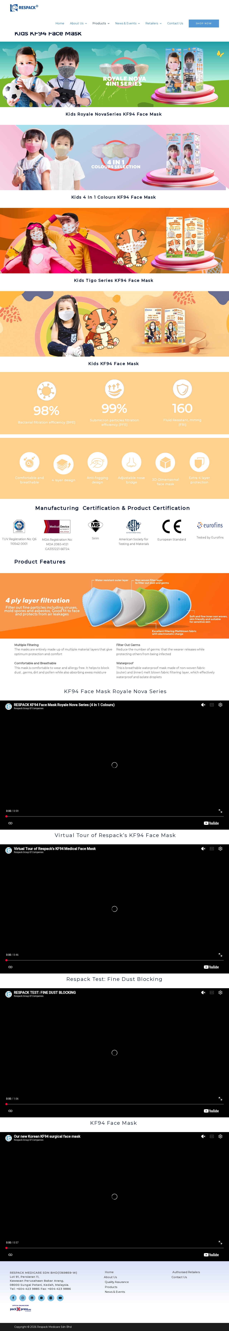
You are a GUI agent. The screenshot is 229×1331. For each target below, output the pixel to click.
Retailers (151, 23)
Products (99, 23)
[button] (85, 23)
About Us (76, 23)
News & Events (125, 23)
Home (59, 23)
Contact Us (175, 23)
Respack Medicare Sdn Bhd (45, 14)
